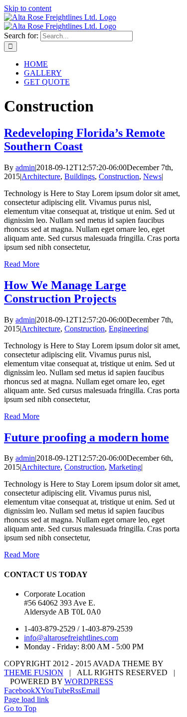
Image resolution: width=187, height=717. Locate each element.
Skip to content (27, 8)
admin (25, 167)
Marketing (125, 467)
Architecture (40, 176)
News (152, 176)
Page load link (26, 699)
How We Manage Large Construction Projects (65, 292)
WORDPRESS (88, 681)
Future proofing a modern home (86, 437)
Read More (21, 264)
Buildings (79, 176)
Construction (119, 176)
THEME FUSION (33, 672)
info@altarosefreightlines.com (71, 637)
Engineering (128, 328)
